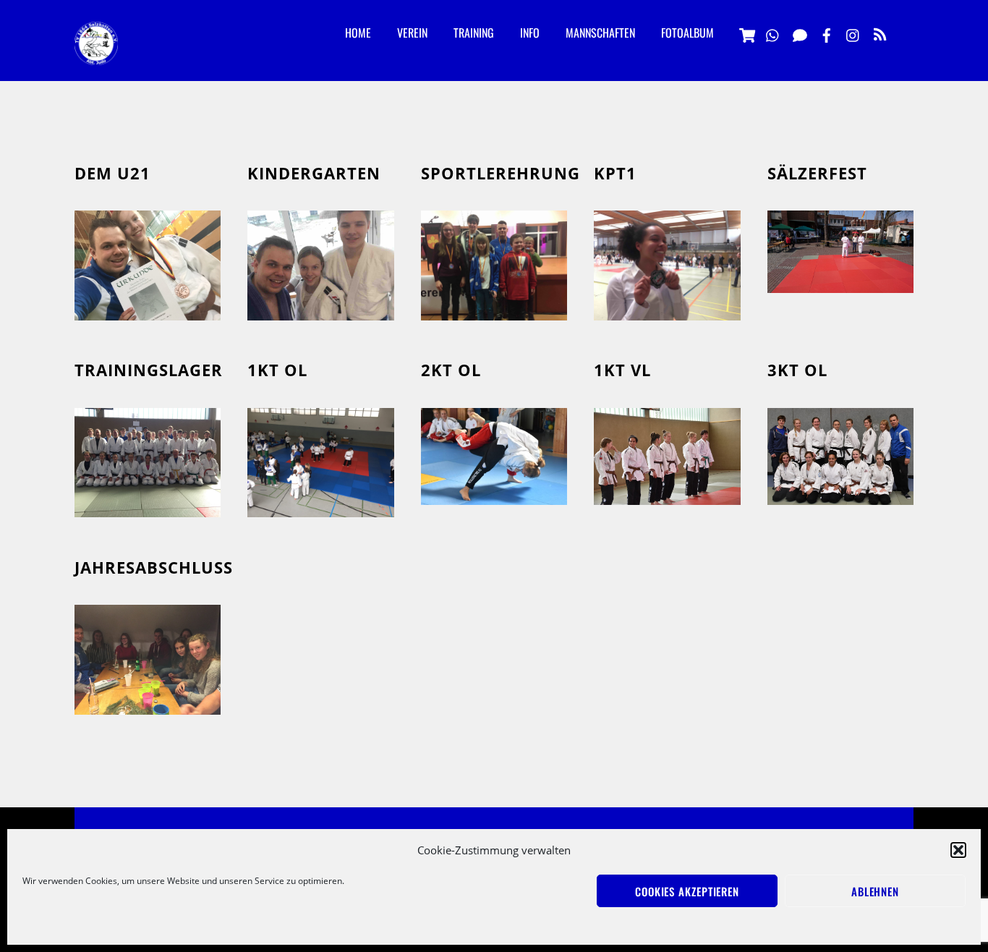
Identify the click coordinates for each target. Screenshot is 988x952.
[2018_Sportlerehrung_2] (494, 310)
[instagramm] (853, 33)
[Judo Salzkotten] (96, 53)
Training (473, 32)
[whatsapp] (773, 33)
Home (358, 32)
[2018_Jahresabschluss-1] (147, 705)
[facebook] (827, 33)
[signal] (800, 33)
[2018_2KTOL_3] (494, 494)
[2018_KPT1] (667, 310)
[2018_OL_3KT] (840, 495)
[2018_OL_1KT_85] (320, 507)
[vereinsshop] (746, 33)
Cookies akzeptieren (687, 891)
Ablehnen (875, 891)
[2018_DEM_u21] (147, 310)
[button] (958, 850)
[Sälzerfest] (840, 283)
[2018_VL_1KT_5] (667, 495)
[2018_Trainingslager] (147, 507)
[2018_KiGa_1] (320, 310)
